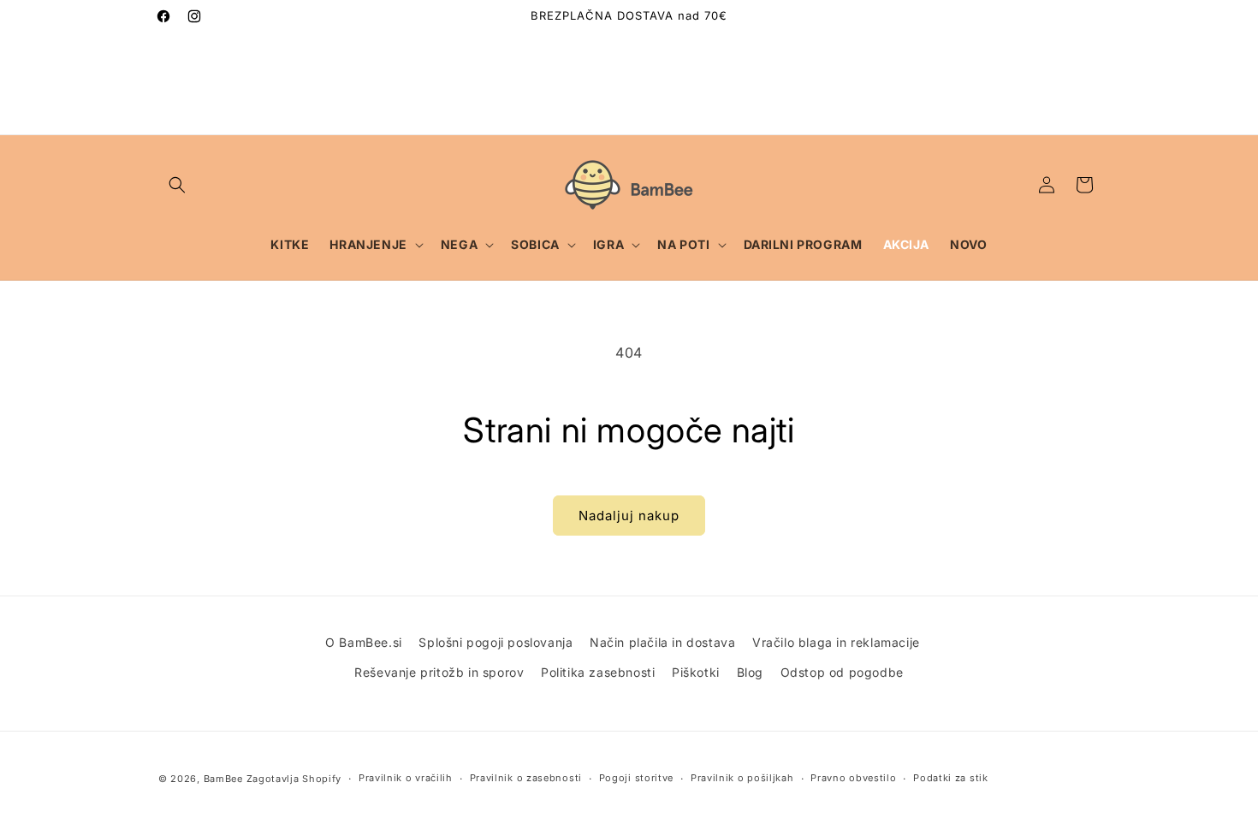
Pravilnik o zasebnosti (526, 778)
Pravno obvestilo (853, 778)
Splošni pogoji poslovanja (495, 642)
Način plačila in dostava (662, 642)
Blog (750, 672)
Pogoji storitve (636, 778)
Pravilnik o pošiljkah (742, 778)
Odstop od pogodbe (842, 672)
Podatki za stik (950, 778)
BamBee (223, 779)
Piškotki (696, 672)
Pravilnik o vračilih (406, 778)
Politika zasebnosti (598, 672)
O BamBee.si (363, 642)
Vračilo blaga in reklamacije (836, 642)
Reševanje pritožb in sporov (439, 672)
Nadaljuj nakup (629, 515)
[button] (177, 185)
